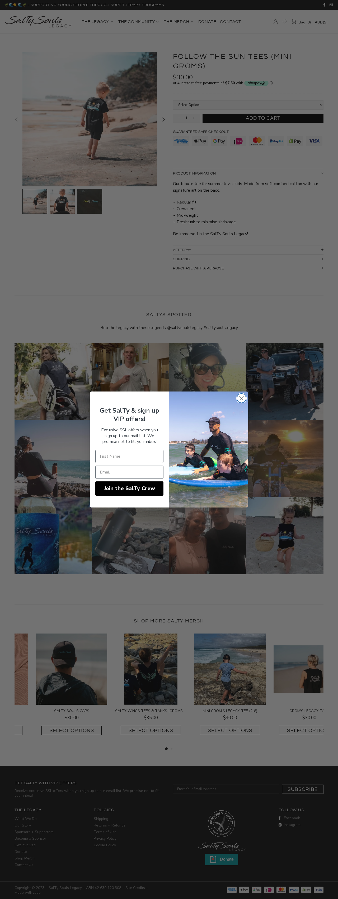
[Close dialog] (241, 398)
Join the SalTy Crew (129, 488)
